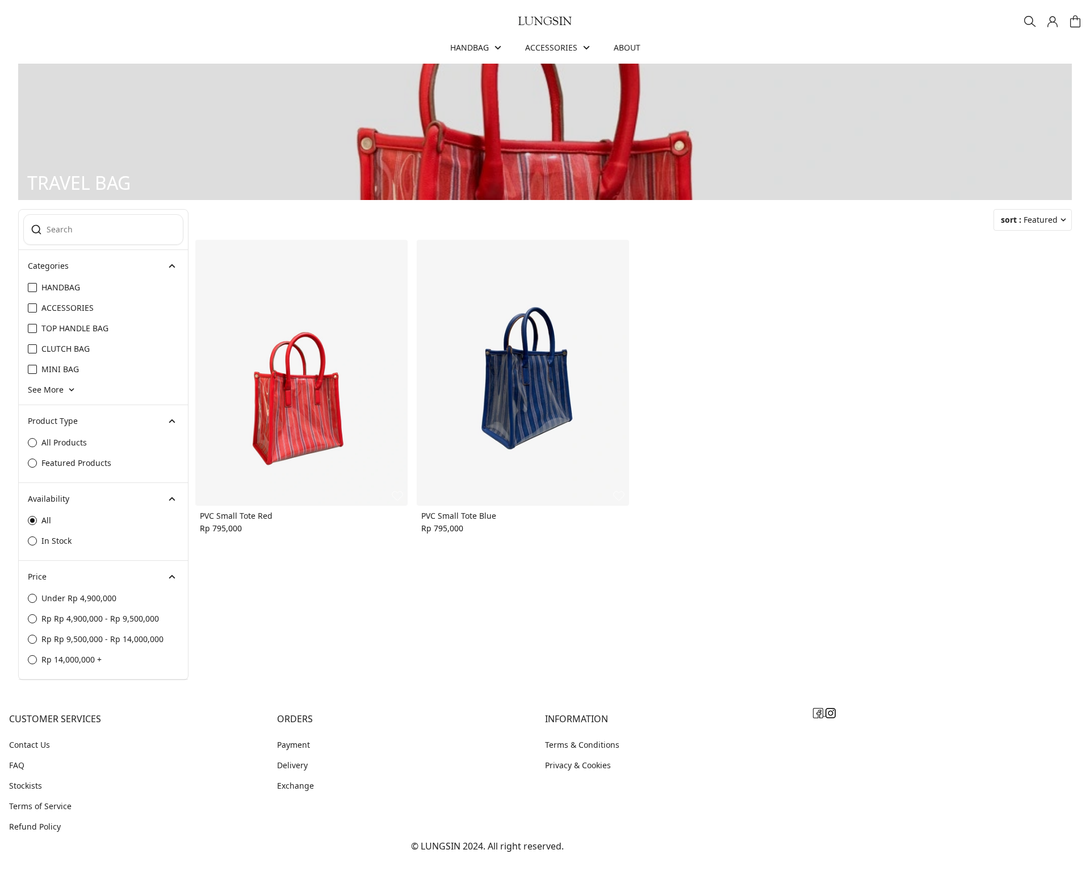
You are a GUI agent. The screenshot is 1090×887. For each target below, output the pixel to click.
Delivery (292, 765)
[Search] (1030, 21)
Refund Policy (35, 826)
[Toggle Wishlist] (397, 495)
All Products (64, 442)
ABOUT (627, 47)
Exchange (295, 785)
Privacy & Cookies (578, 765)
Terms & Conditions (582, 744)
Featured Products (76, 462)
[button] (1052, 21)
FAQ (16, 765)
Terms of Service (40, 806)
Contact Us (29, 744)
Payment (293, 744)
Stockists (25, 785)
